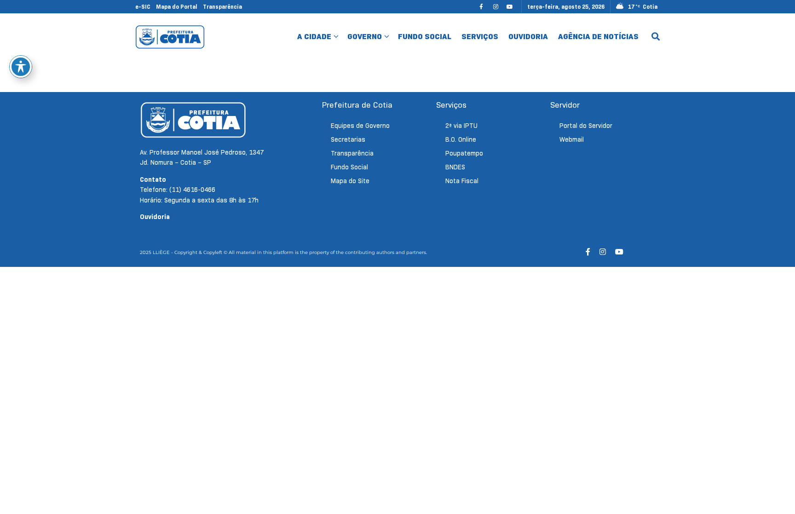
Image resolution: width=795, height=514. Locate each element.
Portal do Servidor (585, 125)
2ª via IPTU (461, 125)
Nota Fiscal (461, 181)
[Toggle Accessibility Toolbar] (21, 67)
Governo (364, 36)
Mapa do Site (350, 181)
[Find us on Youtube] (510, 6)
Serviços (479, 36)
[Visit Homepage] (170, 37)
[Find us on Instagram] (495, 6)
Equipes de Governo (360, 125)
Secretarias (348, 139)
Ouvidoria (528, 36)
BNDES (455, 167)
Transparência (222, 6)
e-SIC (142, 6)
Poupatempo (464, 153)
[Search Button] (655, 36)
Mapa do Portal (176, 6)
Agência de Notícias (598, 36)
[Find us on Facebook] (481, 6)
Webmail (571, 139)
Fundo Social (424, 36)
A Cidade (314, 36)
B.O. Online (460, 139)
